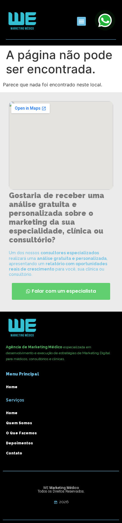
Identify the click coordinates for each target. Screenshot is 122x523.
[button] (81, 21)
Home (11, 387)
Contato (14, 453)
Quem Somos (19, 423)
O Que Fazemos (21, 433)
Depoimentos (19, 443)
